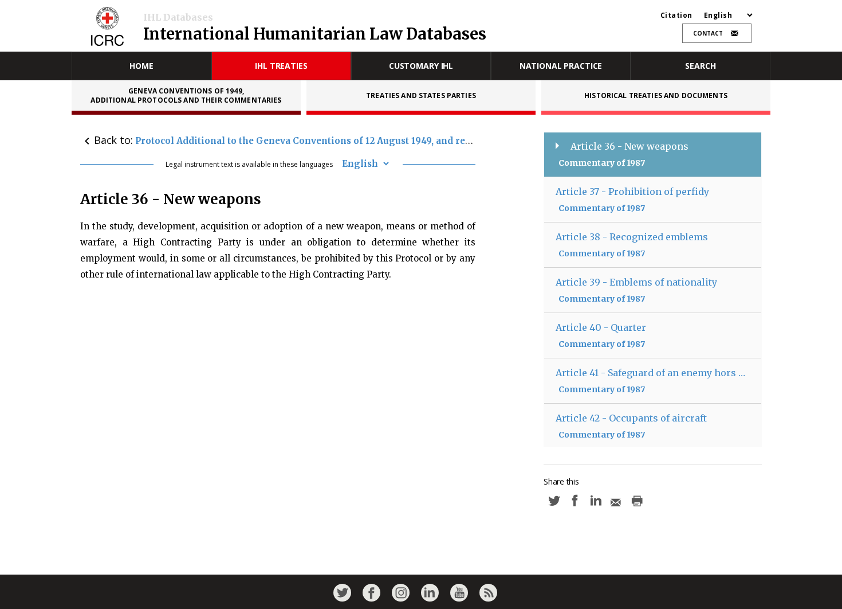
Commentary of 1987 (601, 163)
